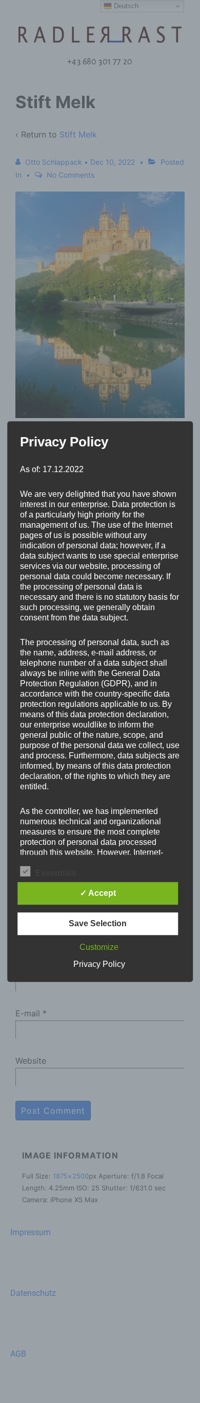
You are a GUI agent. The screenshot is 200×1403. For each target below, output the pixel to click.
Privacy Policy (99, 964)
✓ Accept (98, 893)
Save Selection (98, 923)
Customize (98, 947)
